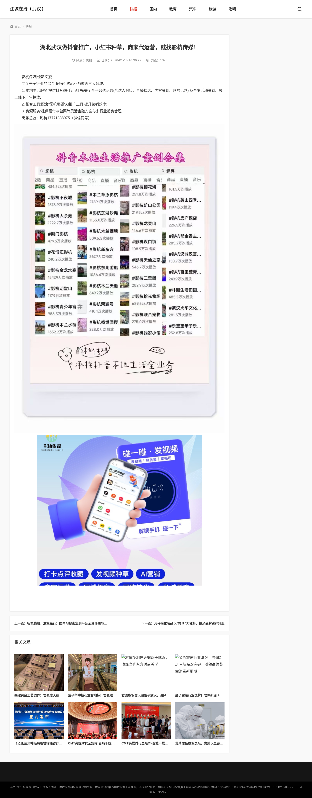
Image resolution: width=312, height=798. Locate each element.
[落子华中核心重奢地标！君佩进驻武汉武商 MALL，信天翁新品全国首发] (92, 672)
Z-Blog (288, 787)
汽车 (192, 9)
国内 (153, 9)
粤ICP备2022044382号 (248, 787)
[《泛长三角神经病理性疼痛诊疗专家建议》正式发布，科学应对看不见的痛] (39, 720)
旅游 (212, 9)
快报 (133, 9)
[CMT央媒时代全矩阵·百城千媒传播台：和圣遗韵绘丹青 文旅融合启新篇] (146, 720)
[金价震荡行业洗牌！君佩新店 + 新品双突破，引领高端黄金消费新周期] (200, 672)
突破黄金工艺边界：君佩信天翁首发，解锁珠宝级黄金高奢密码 (59, 695)
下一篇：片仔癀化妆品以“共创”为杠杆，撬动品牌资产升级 (183, 623)
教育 (173, 9)
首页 (113, 9)
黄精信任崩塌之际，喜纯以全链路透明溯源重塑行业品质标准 (218, 743)
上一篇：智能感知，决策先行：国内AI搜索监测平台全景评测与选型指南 (65, 623)
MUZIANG (159, 792)
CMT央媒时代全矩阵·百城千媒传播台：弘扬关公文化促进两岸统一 (115, 743)
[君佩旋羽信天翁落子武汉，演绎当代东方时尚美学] (146, 672)
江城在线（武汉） (28, 9)
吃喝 (232, 9)
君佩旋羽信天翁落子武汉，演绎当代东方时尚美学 (157, 695)
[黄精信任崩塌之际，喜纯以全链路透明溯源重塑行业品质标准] (200, 720)
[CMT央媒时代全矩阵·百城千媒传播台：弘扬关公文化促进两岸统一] (92, 720)
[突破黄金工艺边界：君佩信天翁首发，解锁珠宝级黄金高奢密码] (39, 672)
